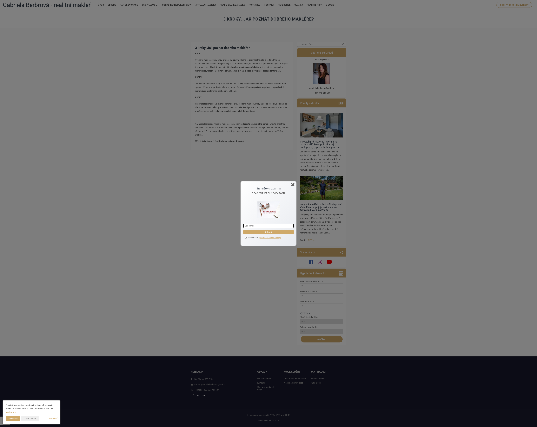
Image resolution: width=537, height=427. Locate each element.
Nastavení (53, 418)
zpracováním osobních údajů (270, 238)
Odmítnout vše (30, 418)
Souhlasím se (253, 238)
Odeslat (268, 232)
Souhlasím (12, 418)
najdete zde (11, 412)
